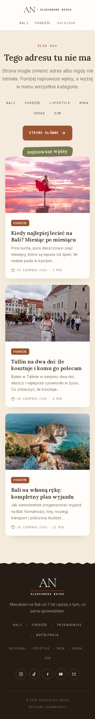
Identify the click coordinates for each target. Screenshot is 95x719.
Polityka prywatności (47, 707)
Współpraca (47, 635)
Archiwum (66, 23)
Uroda (39, 113)
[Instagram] (21, 674)
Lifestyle (60, 103)
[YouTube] (60, 674)
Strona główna (44, 133)
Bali (24, 23)
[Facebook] (47, 674)
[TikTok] (34, 674)
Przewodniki (69, 625)
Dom (57, 113)
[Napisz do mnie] (74, 674)
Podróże (43, 23)
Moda (83, 103)
